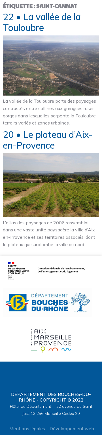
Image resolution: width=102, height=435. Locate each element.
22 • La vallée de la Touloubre (42, 22)
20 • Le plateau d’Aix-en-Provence (47, 140)
